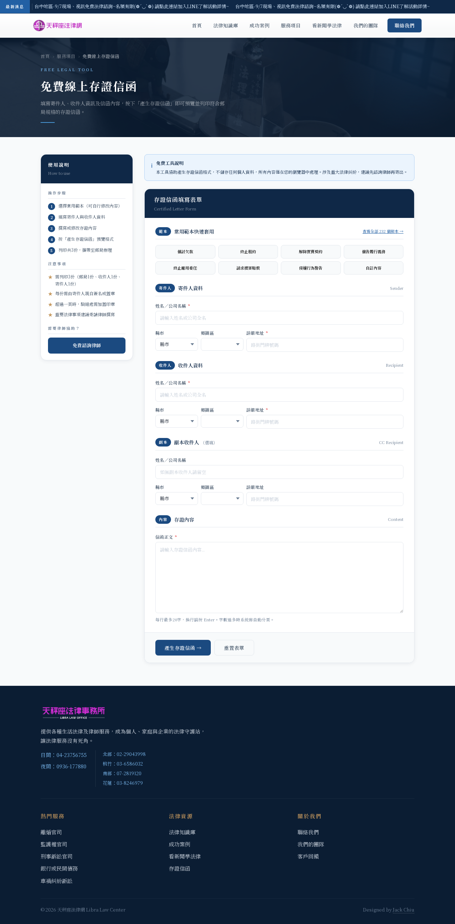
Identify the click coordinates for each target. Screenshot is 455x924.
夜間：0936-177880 (63, 766)
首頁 (197, 25)
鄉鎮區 (207, 333)
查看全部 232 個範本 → (383, 231)
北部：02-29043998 (124, 754)
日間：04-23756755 (64, 754)
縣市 (159, 333)
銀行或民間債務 (59, 868)
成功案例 (259, 25)
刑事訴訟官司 (57, 856)
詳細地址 (257, 333)
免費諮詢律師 (87, 345)
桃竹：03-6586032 (123, 763)
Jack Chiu (403, 909)
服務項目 (291, 25)
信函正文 (166, 537)
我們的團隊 (365, 25)
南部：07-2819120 (122, 773)
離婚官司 (51, 832)
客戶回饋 (308, 856)
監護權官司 (54, 844)
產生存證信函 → (183, 647)
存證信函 (179, 868)
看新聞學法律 (327, 25)
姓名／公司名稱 (173, 306)
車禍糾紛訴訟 (57, 880)
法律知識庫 (225, 25)
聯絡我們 (404, 25)
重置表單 (234, 647)
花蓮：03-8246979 (123, 782)
